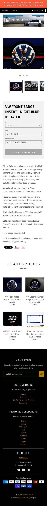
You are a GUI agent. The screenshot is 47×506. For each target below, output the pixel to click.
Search (23, 394)
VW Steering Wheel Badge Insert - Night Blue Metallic (35, 299)
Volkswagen (22, 426)
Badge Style (9, 139)
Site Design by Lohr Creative (23, 400)
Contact (23, 444)
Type (6, 131)
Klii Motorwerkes (26, 494)
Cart (39, 10)
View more (23, 268)
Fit (6, 122)
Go (41, 374)
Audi (23, 429)
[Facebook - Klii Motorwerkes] (23, 470)
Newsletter (23, 403)
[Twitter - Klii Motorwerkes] (18, 470)
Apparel (23, 423)
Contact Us (23, 457)
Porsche (23, 435)
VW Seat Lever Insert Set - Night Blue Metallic (12, 334)
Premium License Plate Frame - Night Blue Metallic (35, 334)
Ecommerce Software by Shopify (23, 497)
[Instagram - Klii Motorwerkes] (28, 470)
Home (23, 421)
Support (23, 441)
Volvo (23, 438)
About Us (23, 397)
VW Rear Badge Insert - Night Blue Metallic (12, 299)
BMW (23, 432)
